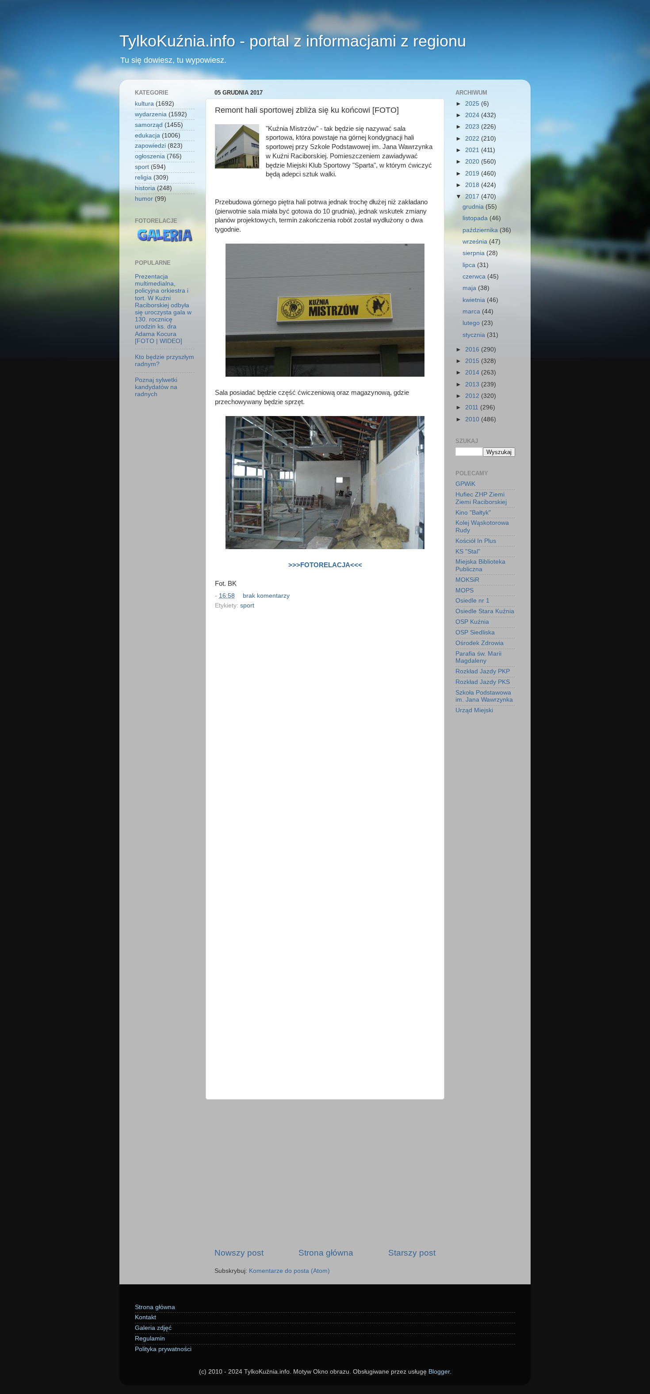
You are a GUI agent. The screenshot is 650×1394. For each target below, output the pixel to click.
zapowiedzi (150, 145)
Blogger (439, 1371)
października (481, 230)
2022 (473, 138)
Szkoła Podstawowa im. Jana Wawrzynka (484, 696)
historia (145, 188)
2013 (473, 384)
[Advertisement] (325, 1173)
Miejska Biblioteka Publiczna (480, 565)
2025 (473, 103)
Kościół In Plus (475, 541)
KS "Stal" (467, 551)
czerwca (475, 276)
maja (470, 288)
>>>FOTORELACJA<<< (325, 565)
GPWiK (465, 484)
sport (247, 605)
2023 (473, 126)
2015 (473, 361)
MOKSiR (467, 580)
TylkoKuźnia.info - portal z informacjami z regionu (292, 41)
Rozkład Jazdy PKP (482, 671)
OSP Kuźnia (472, 622)
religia (143, 177)
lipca (470, 265)
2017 (473, 196)
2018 (473, 185)
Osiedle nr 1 (472, 600)
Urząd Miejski (474, 710)
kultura (144, 103)
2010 (473, 419)
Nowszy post (239, 1252)
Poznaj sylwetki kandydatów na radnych (156, 387)
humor (144, 198)
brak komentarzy (266, 595)
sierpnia (474, 253)
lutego (472, 323)
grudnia (474, 206)
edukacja (147, 135)
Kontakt (145, 1317)
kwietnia (475, 300)
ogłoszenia (150, 156)
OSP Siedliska (475, 632)
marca (472, 311)
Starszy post (412, 1252)
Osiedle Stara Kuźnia (484, 611)
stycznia (475, 335)
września (476, 241)
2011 (472, 407)
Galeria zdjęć (153, 1328)
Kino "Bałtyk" (473, 512)
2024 (473, 115)
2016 (473, 349)
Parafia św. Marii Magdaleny (478, 657)
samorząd (149, 125)
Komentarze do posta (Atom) (289, 1271)
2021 (473, 150)
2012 (473, 396)
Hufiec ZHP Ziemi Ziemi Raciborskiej (481, 498)
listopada (476, 218)
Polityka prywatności (163, 1349)
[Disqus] (325, 733)
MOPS (464, 590)
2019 (473, 173)
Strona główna (325, 1252)
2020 (473, 161)
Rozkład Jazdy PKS (482, 682)
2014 (473, 372)
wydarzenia (151, 114)
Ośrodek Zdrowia (479, 643)
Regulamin (150, 1338)
